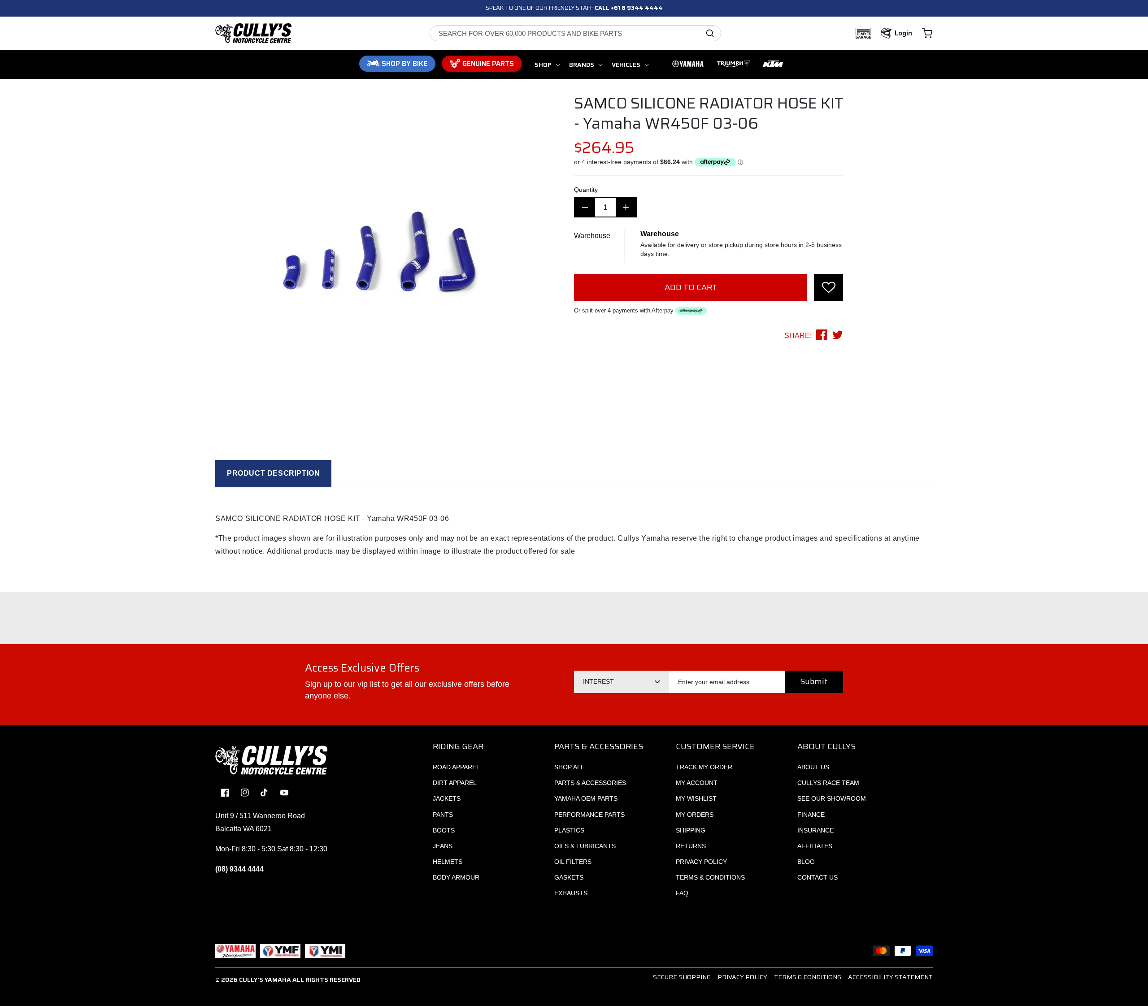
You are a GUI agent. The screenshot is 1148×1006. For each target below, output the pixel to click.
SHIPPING (690, 830)
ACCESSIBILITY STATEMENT (890, 977)
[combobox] (575, 33)
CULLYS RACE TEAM (828, 782)
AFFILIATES (814, 846)
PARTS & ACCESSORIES (590, 782)
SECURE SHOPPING (682, 977)
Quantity (586, 189)
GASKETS (568, 877)
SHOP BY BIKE (404, 63)
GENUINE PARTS (488, 63)
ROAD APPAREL (456, 767)
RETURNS (691, 846)
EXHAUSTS (570, 893)
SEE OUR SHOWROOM (831, 798)
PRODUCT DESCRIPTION (273, 473)
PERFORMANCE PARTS (589, 814)
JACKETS (447, 798)
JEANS (442, 846)
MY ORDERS (694, 814)
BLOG (806, 861)
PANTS (443, 814)
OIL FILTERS (572, 861)
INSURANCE (815, 830)
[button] (927, 33)
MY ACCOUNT (697, 782)
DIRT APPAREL (455, 782)
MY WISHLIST (696, 798)
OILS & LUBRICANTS (585, 846)
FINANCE (811, 814)
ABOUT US (813, 767)
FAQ (682, 893)
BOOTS (444, 830)
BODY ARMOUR (456, 877)
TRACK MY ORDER (704, 767)
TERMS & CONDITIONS (710, 877)
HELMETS (447, 861)
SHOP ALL (569, 767)
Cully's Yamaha (265, 979)
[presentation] (828, 287)
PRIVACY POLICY (701, 861)
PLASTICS (569, 830)
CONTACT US (817, 877)
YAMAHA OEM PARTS (585, 798)
